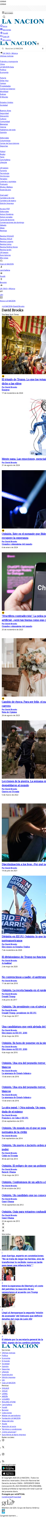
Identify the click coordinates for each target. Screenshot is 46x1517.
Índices (3, 94)
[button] (23, 171)
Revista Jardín (5, 249)
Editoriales (4, 138)
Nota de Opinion (9, 712)
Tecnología (4, 173)
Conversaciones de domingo (12, 222)
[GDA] (8, 1505)
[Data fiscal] (3, 1513)
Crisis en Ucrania (10, 1156)
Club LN (6, 36)
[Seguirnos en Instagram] (3, 1455)
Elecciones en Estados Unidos (16, 947)
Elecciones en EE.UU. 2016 (14, 1033)
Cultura (3, 119)
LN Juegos (4, 168)
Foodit (5, 33)
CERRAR (3, 1)
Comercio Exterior (7, 89)
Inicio (5, 26)
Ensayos (5, 390)
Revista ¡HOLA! (6, 239)
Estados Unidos (6, 102)
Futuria (3, 78)
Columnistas (5, 140)
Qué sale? (4, 195)
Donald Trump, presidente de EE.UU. (19, 1013)
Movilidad (4, 91)
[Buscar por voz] (43, 48)
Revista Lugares (6, 241)
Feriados (3, 179)
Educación (4, 116)
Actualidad (7, 963)
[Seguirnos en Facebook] (3, 1440)
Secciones (7, 30)
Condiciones (7, 1497)
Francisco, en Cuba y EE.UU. (15, 1118)
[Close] (3, 1224)
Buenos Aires (5, 110)
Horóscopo (4, 176)
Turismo (3, 170)
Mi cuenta (7, 40)
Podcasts (4, 184)
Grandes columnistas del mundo (17, 544)
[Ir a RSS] (3, 1462)
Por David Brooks (9, 387)
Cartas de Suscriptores (9, 143)
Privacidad (16, 1497)
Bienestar (4, 124)
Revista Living (5, 244)
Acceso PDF (5, 209)
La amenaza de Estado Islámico (16, 1073)
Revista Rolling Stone (9, 247)
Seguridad (4, 113)
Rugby (2, 154)
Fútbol (2, 151)
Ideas (2, 228)
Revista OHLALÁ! (7, 236)
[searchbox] (22, 48)
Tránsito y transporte (9, 61)
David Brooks (18, 306)
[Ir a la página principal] (23, 23)
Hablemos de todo (8, 129)
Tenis (2, 157)
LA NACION (7, 306)
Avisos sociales (6, 217)
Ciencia (3, 127)
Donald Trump (8, 997)
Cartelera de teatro (8, 200)
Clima (2, 64)
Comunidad (5, 121)
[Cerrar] (38, 43)
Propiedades (5, 86)
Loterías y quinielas (8, 181)
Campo (3, 83)
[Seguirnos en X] (3, 1448)
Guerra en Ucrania (10, 792)
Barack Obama (9, 1172)
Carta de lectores (7, 219)
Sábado (3, 225)
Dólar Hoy (4, 80)
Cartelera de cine (7, 198)
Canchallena (5, 159)
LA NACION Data (7, 67)
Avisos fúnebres (7, 214)
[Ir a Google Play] (8, 1470)
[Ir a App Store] (8, 1475)
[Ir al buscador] (4, 17)
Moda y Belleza (6, 187)
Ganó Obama (8, 1202)
